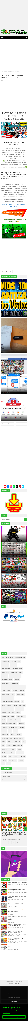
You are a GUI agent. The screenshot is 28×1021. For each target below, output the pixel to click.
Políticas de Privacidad (15, 993)
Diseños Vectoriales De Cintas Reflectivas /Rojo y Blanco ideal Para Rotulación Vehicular (17, 918)
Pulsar (3, 708)
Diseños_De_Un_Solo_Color (7, 697)
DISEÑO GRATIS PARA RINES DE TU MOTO (17, 882)
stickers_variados (12, 760)
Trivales (19, 749)
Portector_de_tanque (17, 745)
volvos (8, 763)
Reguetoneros (10, 708)
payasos (4, 712)
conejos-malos (20, 752)
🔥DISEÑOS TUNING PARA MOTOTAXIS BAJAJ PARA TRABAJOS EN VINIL (17, 925)
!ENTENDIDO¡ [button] (14, 1017)
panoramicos (22, 756)
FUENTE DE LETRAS (21, 716)
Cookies (14, 989)
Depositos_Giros (5, 716)
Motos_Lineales (5, 672)
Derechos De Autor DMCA (14, 997)
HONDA (3, 741)
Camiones (18, 734)
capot (10, 730)
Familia (3, 719)
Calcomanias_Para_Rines (15, 676)
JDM (13, 694)
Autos (20, 672)
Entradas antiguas (21, 424)
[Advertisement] (14, 14)
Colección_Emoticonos (7, 738)
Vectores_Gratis (5, 661)
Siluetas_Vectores (5, 683)
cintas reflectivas (20, 694)
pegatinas (4, 760)
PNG (3, 745)
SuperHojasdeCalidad (20, 657)
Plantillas (9, 745)
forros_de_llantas (19, 708)
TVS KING (13, 749)
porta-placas (11, 712)
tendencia (21, 760)
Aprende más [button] (6, 1013)
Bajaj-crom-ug (15, 683)
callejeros (12, 752)
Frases (3, 690)
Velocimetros (5, 752)
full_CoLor (4, 756)
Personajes (17, 719)
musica (9, 705)
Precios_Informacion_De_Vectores (9, 723)
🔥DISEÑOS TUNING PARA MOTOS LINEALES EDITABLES (15, 939)
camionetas (4, 676)
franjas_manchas (15, 687)
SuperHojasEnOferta (15, 661)
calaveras (4, 730)
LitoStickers (17, 983)
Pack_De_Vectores (6, 668)
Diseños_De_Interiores (18, 738)
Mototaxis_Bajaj (5, 687)
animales (22, 727)
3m (22, 701)
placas (12, 734)
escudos (15, 730)
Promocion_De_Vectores (7, 679)
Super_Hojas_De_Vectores (7, 657)
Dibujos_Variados (5, 694)
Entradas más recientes (8, 424)
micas (15, 756)
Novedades (10, 719)
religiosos (18, 712)
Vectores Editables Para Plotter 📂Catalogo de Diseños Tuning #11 (17, 910)
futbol (8, 690)
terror (3, 763)
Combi (3, 705)
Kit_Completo (17, 741)
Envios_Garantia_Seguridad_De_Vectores (10, 71)
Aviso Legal (14, 1001)
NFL (24, 741)
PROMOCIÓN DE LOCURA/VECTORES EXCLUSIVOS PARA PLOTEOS (16, 932)
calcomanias (14, 672)
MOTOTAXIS (13, 665)
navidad (15, 705)
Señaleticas (21, 723)
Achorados (22, 690)
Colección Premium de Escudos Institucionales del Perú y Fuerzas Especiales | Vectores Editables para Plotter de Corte (14, 833)
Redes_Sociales (5, 749)
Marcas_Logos (5, 665)
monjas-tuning (5, 734)
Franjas (22, 687)
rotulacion (15, 690)
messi (10, 756)
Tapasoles (17, 679)
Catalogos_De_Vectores (17, 668)
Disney (12, 716)
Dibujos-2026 (22, 705)
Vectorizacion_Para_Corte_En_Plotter (10, 727)
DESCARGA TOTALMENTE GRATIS (15, 903)
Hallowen (10, 741)
